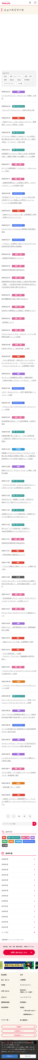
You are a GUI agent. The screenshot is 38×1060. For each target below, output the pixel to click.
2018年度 (5, 901)
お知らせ (4, 997)
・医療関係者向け (27, 1014)
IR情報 (3, 985)
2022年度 (5, 880)
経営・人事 (28, 76)
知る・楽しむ (5, 980)
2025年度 (5, 864)
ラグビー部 (4, 1020)
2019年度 (5, 896)
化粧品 (19, 80)
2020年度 (5, 890)
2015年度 (5, 917)
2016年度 (5, 911)
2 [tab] (19, 971)
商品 (5, 76)
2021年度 (5, 885)
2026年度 (5, 859)
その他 (20, 83)
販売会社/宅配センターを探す (26, 991)
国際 (5, 80)
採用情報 (23, 1002)
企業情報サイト (6, 939)
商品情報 (4, 975)
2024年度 (5, 869)
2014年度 (5, 922)
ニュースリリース (25, 997)
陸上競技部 (23, 1020)
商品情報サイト (19, 1035)
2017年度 (5, 906)
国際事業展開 (5, 1002)
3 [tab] (21, 971)
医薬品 (12, 80)
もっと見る (5, 932)
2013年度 (5, 927)
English (19, 1027)
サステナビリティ (9, 83)
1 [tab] (18, 971)
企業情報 (23, 980)
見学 (21, 975)
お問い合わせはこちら (19, 952)
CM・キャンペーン (16, 76)
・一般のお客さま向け (28, 1010)
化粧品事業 (4, 1007)
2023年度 (5, 875)
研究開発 (27, 80)
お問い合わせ (5, 991)
